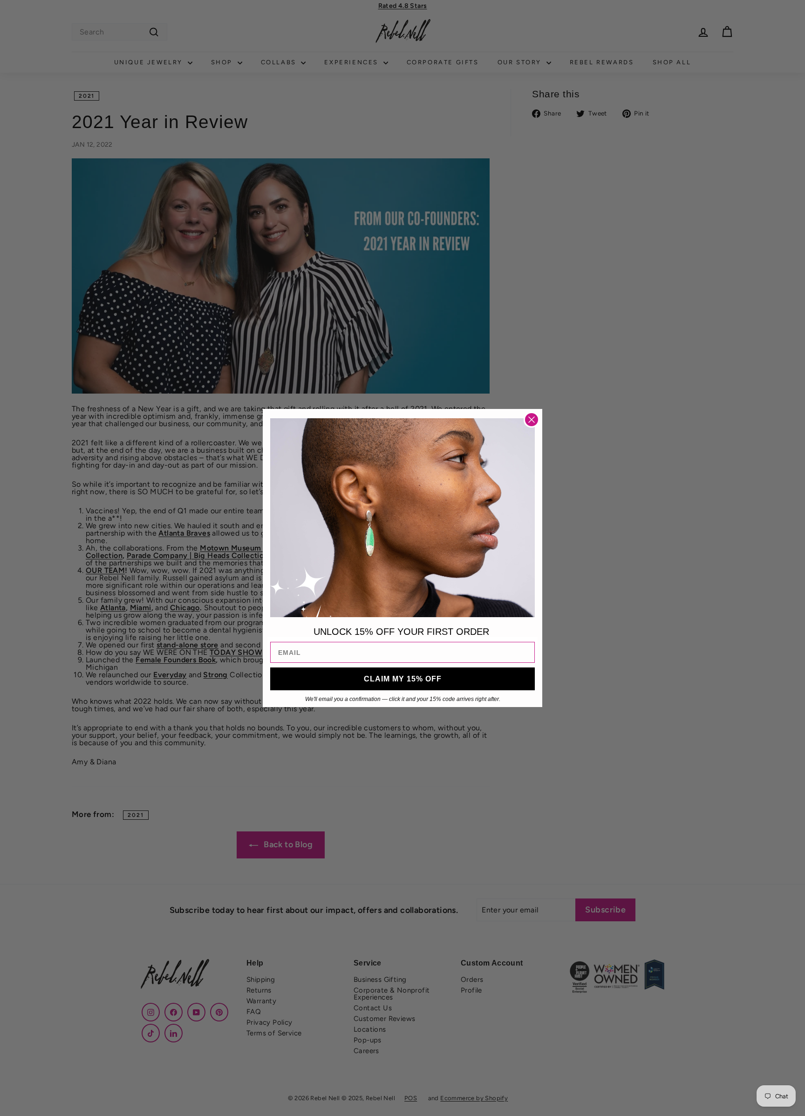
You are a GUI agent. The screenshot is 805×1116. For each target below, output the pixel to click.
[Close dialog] (532, 420)
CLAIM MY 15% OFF (403, 679)
